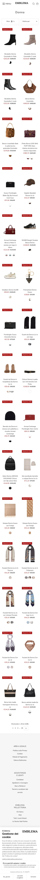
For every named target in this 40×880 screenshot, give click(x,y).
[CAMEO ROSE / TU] (33, 577)
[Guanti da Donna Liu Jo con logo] (29, 320)
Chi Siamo (20, 812)
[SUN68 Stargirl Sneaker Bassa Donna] (29, 226)
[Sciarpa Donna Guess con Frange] (10, 509)
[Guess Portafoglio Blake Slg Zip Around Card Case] (10, 179)
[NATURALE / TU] (8, 622)
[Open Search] (34, 4)
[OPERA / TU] (6, 254)
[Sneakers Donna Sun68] (10, 275)
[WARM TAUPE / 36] (29, 63)
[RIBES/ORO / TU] (28, 158)
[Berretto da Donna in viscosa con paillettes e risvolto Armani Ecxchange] (10, 412)
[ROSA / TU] (10, 577)
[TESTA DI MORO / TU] (10, 714)
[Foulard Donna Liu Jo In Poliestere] (29, 554)
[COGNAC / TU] (29, 108)
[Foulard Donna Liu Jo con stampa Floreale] (10, 598)
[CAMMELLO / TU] (8, 391)
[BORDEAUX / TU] (12, 667)
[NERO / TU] (29, 344)
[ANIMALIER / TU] (29, 202)
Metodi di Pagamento (20, 757)
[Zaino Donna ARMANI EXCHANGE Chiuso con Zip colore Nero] (10, 462)
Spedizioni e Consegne (20, 783)
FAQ (20, 815)
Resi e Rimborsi (20, 786)
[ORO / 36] (10, 297)
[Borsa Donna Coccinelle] (29, 84)
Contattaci (19, 780)
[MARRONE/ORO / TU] (31, 158)
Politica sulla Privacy (20, 750)
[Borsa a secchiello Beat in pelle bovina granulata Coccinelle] (10, 129)
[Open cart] (37, 4)
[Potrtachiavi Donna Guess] (29, 275)
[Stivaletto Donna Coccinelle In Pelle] (10, 40)
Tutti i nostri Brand (20, 818)
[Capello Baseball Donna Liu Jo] (29, 179)
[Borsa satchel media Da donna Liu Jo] (29, 688)
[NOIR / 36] (10, 62)
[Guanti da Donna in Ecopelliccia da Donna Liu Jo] (10, 365)
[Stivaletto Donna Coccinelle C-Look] (29, 40)
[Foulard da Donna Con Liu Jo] (10, 643)
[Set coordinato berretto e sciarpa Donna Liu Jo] (29, 462)
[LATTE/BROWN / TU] (29, 532)
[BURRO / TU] (29, 485)
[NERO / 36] (29, 249)
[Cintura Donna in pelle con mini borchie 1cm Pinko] (29, 365)
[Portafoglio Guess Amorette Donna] (10, 320)
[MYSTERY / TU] (10, 254)
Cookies (20, 754)
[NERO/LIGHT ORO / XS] (29, 391)
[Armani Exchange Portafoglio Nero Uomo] (29, 412)
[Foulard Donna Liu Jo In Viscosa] (10, 554)
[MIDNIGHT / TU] (28, 622)
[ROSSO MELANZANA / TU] (29, 577)
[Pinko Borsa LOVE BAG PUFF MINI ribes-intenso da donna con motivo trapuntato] (29, 129)
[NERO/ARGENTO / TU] (29, 712)
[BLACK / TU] (13, 254)
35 (22, 728)
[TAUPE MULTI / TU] (10, 532)
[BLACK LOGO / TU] (10, 205)
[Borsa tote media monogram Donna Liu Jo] (10, 688)
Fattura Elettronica (20, 760)
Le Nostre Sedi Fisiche (19, 821)
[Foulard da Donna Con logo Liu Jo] (29, 598)
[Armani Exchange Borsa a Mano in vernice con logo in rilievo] (10, 226)
